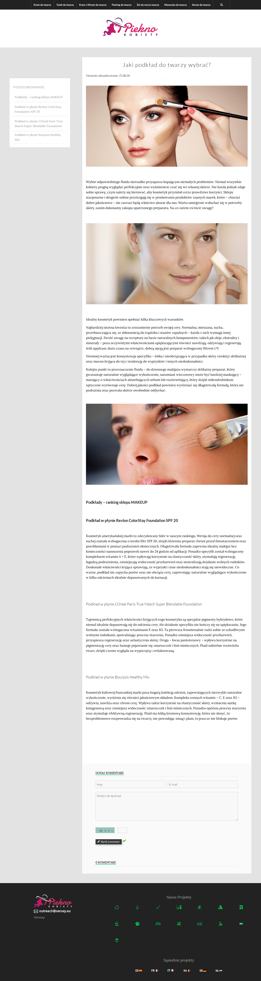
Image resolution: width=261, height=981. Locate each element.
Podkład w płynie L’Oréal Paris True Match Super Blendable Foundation (39, 123)
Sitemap (39, 917)
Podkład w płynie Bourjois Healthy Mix (38, 137)
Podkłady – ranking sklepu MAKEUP (38, 97)
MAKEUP (139, 502)
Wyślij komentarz (110, 841)
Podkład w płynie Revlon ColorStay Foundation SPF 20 (38, 109)
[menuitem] (42, 5)
